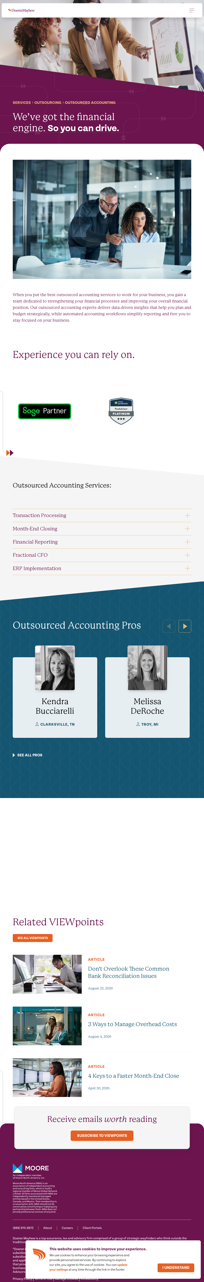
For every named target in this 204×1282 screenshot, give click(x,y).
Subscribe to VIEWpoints (102, 1136)
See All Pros (29, 755)
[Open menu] (192, 10)
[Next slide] (184, 626)
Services (22, 103)
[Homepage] (21, 10)
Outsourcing (47, 103)
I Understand (175, 1267)
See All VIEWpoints (33, 938)
